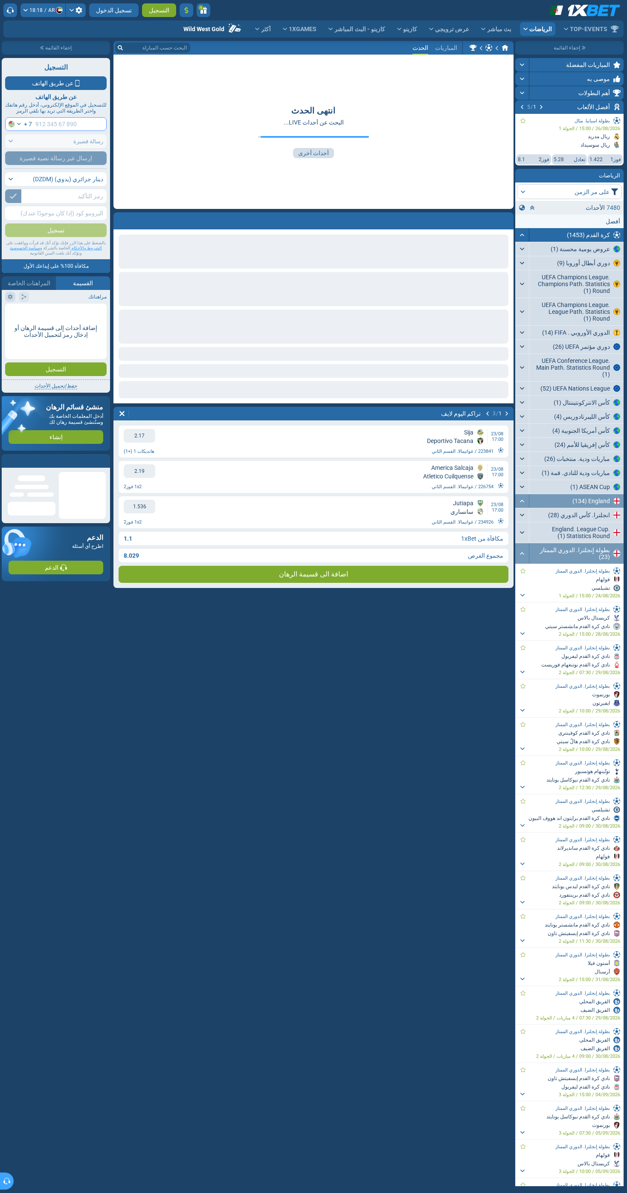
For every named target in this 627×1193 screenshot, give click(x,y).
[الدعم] (10, 10)
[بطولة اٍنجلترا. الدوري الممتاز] (473, 48)
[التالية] (522, 107)
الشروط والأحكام (86, 248)
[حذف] (122, 219)
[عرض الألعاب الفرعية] (522, 595)
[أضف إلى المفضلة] (523, 120)
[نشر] (522, 65)
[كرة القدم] (489, 48)
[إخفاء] (522, 235)
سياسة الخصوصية (25, 248)
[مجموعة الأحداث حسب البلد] (522, 208)
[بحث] (120, 48)
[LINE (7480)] (505, 48)
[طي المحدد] (532, 208)
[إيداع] (186, 10)
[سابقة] (541, 107)
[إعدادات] (76, 10)
